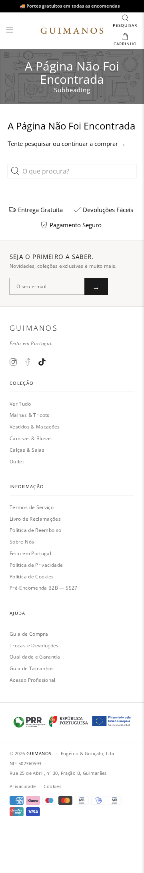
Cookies (52, 786)
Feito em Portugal (30, 553)
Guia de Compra (29, 633)
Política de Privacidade (36, 565)
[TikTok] (42, 362)
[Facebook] (27, 362)
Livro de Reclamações (35, 518)
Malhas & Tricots (30, 415)
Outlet (17, 461)
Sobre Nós (22, 541)
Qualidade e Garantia (35, 656)
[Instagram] (13, 362)
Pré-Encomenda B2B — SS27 (44, 587)
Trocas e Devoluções (34, 645)
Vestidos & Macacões (35, 426)
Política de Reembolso (36, 530)
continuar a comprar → (94, 143)
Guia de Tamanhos (32, 668)
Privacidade (23, 786)
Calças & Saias (27, 450)
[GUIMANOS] (72, 31)
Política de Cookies (32, 576)
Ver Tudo (20, 403)
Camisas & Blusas (31, 438)
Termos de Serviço (32, 507)
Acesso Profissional (33, 680)
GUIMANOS (39, 753)
